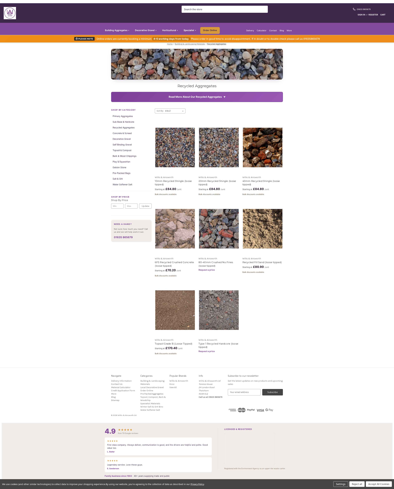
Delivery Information (121, 381)
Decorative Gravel (145, 30)
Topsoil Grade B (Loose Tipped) (173, 343)
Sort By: (160, 111)
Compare (174, 147)
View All (173, 387)
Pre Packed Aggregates (151, 394)
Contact (273, 30)
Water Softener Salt (122, 184)
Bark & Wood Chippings (124, 156)
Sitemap (115, 400)
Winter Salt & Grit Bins (151, 406)
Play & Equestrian (121, 161)
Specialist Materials (150, 403)
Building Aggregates (117, 30)
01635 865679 (123, 237)
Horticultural (170, 30)
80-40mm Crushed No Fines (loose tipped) (216, 264)
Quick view (172, 142)
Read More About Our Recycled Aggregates (195, 96)
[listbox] (175, 111)
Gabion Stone (119, 167)
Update (145, 206)
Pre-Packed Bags (121, 173)
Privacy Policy (197, 484)
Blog (282, 30)
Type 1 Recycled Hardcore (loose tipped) (218, 345)
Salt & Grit (118, 178)
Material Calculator (121, 387)
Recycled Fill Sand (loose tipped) (262, 262)
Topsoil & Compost (122, 150)
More (289, 30)
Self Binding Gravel (122, 144)
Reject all (357, 484)
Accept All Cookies (378, 484)
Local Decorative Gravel (152, 387)
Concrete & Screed (122, 133)
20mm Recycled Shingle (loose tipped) (217, 183)
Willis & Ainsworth (178, 381)
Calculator (261, 30)
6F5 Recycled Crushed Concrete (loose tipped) (174, 264)
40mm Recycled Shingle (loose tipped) (261, 183)
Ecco (171, 384)
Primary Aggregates (123, 116)
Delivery (250, 30)
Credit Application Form (123, 390)
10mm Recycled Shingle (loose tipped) (173, 183)
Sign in (361, 14)
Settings (341, 484)
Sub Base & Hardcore (123, 121)
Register (373, 14)
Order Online (210, 30)
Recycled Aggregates (124, 127)
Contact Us (117, 384)
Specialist (190, 30)
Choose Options (175, 153)
